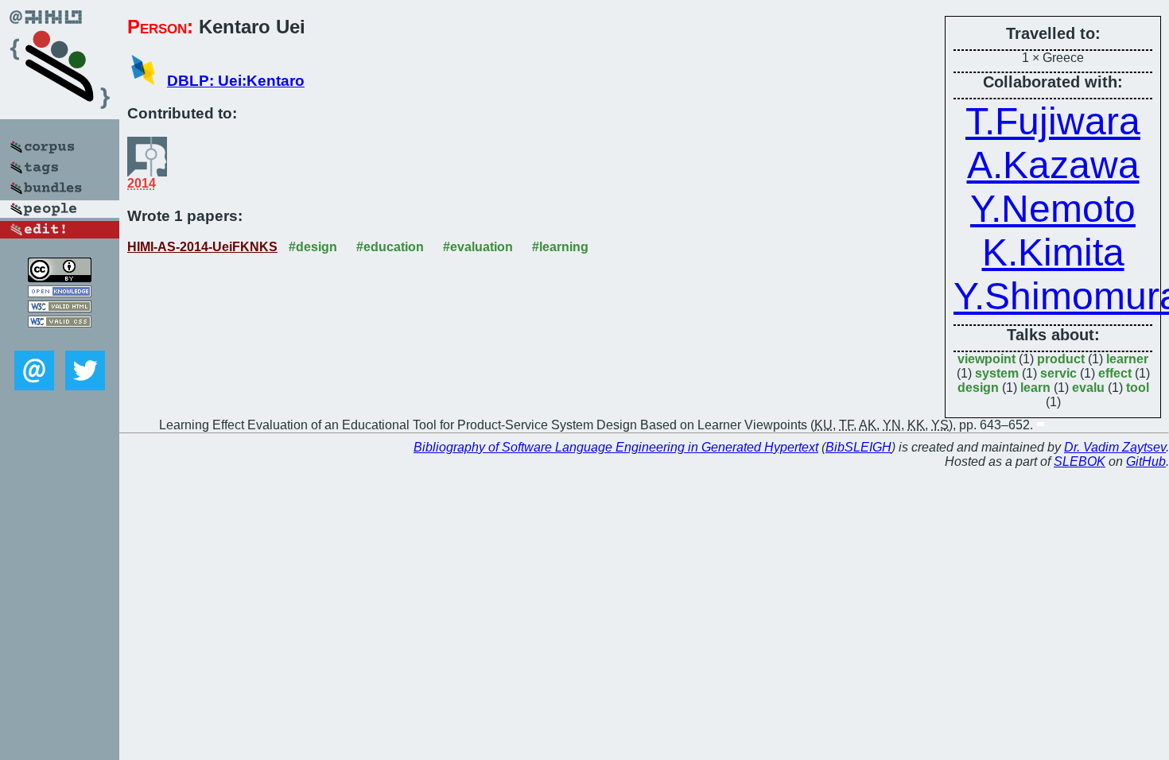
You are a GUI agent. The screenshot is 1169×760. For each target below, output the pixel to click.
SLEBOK (1079, 461)
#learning (560, 247)
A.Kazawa (1053, 165)
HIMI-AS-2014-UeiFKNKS (202, 247)
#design (313, 247)
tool (1137, 387)
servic (1058, 373)
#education (390, 247)
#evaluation (478, 247)
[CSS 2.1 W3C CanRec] (59, 339)
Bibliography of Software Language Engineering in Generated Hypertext (616, 447)
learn (1035, 387)
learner (1127, 359)
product (1061, 359)
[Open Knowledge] (59, 293)
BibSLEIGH (858, 447)
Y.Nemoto (1053, 209)
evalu (1088, 387)
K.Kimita (1053, 252)
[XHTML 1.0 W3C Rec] (59, 308)
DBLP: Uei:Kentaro (236, 80)
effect (1115, 373)
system (997, 373)
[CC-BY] (59, 278)
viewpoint (986, 359)
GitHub (1146, 461)
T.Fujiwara (1052, 121)
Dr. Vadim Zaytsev (1115, 447)
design (978, 387)
